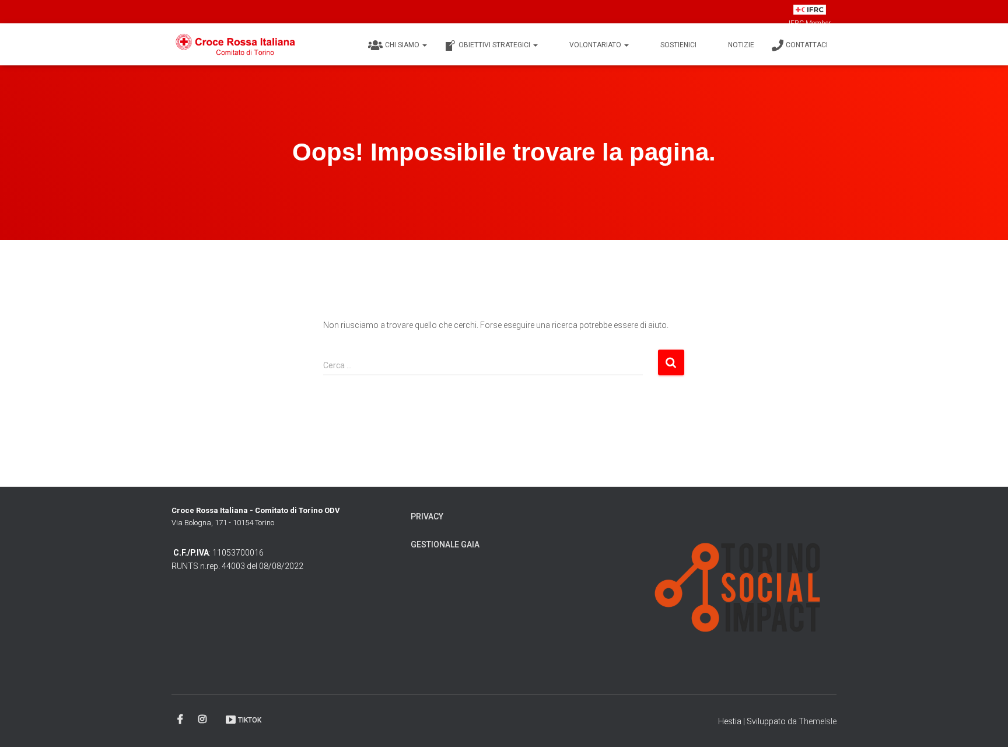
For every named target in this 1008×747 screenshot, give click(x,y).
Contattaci (807, 45)
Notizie (741, 45)
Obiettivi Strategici (495, 45)
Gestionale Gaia (445, 544)
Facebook (181, 719)
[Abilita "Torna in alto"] (985, 723)
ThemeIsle (817, 721)
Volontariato (596, 45)
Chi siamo (403, 45)
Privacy (427, 516)
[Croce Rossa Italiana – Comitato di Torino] (236, 44)
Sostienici (678, 45)
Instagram (203, 719)
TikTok (249, 720)
